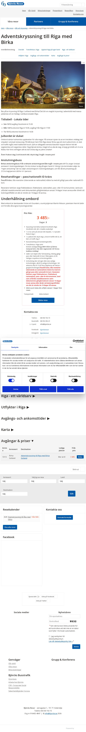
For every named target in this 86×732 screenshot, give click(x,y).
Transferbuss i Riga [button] (32, 50)
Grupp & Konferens (63, 659)
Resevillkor (69, 10)
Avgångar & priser (15, 441)
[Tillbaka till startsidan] (15, 3)
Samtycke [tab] (15, 347)
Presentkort (57, 10)
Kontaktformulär (64, 517)
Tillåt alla (70, 389)
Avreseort (7, 477)
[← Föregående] (4, 85)
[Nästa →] (81, 85)
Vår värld (12, 663)
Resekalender (11, 509)
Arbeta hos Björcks (15, 682)
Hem (24, 10)
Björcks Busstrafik (19, 675)
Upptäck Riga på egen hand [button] (50, 50)
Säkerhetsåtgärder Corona (19, 691)
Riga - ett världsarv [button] (68, 50)
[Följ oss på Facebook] (19, 617)
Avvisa (15, 389)
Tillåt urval (43, 389)
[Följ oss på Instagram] (23, 617)
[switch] (32, 380)
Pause (81, 106)
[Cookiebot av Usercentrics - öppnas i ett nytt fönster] (74, 341)
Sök (72, 493)
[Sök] (83, 5)
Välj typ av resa (38, 477)
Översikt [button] (21, 50)
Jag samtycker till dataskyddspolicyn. (61, 639)
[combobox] (14, 481)
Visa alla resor (10, 527)
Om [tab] (71, 347)
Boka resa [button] (43, 300)
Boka (80, 457)
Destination (7, 490)
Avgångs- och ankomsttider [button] (39, 56)
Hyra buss (80, 10)
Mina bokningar (44, 10)
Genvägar (14, 659)
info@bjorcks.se (45, 324)
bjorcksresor (44, 330)
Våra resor (12, 667)
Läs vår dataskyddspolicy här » (61, 641)
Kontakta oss (78, 14)
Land (62, 477)
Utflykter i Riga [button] (23, 56)
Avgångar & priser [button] (63, 56)
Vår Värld (31, 10)
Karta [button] (53, 56)
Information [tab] (43, 347)
